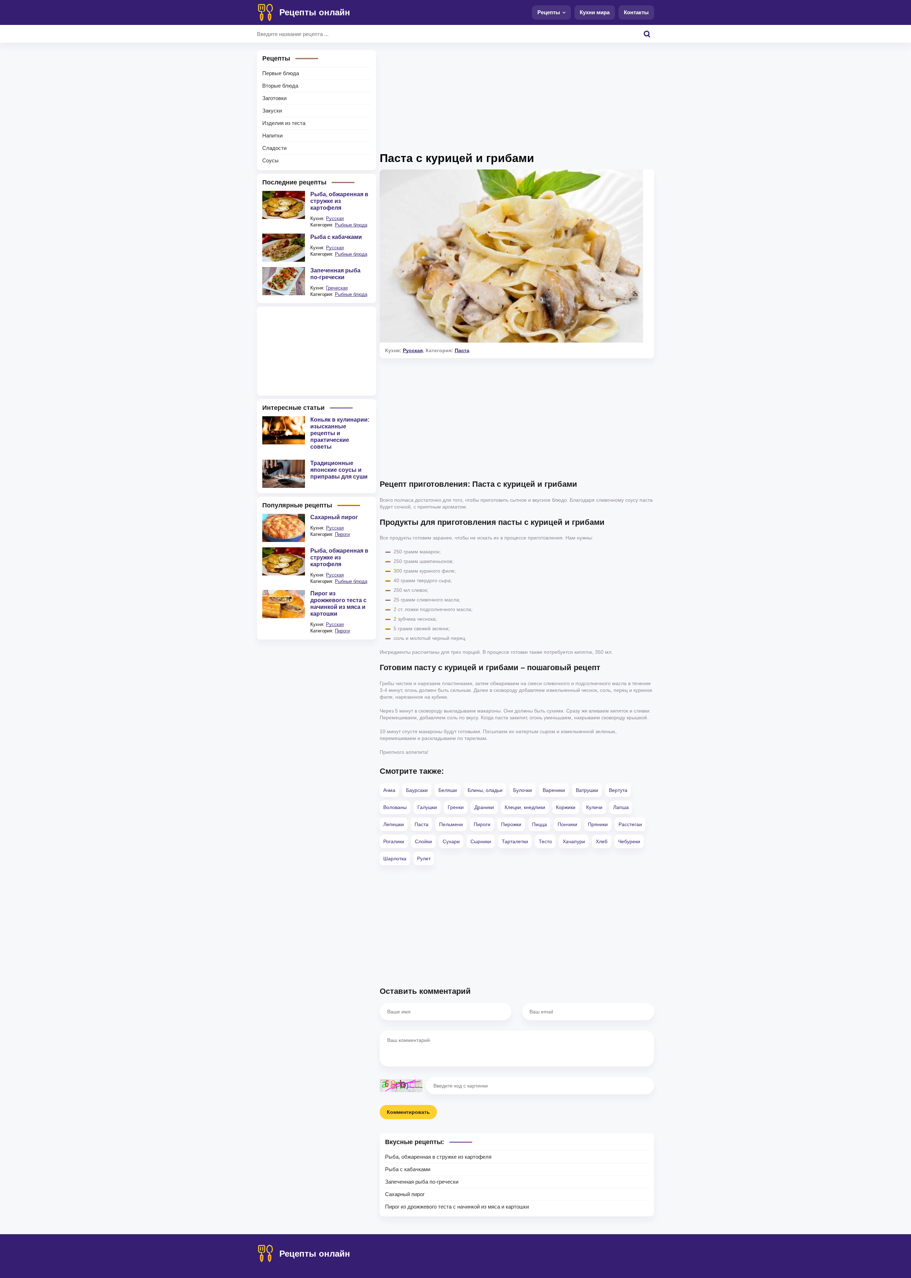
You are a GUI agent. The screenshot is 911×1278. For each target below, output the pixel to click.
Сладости (274, 148)
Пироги (482, 824)
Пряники (598, 824)
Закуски (272, 111)
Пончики (567, 824)
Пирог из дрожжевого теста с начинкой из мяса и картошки (457, 1207)
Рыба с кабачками (407, 1169)
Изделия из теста (283, 123)
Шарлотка (394, 858)
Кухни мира (595, 12)
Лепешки (393, 824)
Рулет (424, 858)
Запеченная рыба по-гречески (421, 1182)
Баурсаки (417, 790)
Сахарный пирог (405, 1194)
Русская (413, 350)
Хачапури (574, 841)
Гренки (456, 807)
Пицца (539, 824)
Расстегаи (630, 824)
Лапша (621, 807)
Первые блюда (280, 73)
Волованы (395, 807)
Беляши (447, 790)
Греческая (337, 288)
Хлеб (601, 841)
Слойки (423, 841)
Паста (462, 350)
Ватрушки (587, 790)
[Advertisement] (517, 100)
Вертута (618, 790)
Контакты (636, 12)
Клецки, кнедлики (525, 807)
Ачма (389, 790)
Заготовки (274, 98)
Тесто (545, 841)
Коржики (565, 807)
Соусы (270, 160)
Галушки (427, 807)
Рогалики (393, 841)
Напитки (272, 135)
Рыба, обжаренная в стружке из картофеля (438, 1157)
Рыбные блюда (351, 225)
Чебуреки (629, 841)
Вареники (554, 790)
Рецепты (548, 12)
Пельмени (451, 824)
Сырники (480, 841)
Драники (484, 807)
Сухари (451, 841)
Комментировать (408, 1112)
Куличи (594, 807)
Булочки (522, 790)
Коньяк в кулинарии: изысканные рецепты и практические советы (339, 433)
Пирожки (511, 824)
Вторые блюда (280, 86)
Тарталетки (515, 841)
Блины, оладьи (485, 790)
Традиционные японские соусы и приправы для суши (339, 470)
